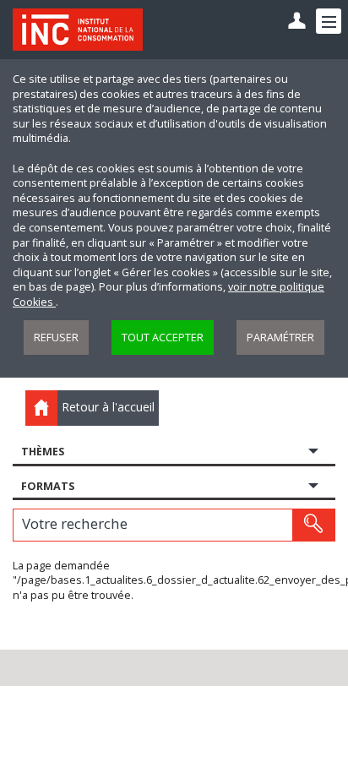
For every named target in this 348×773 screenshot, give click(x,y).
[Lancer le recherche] (313, 524)
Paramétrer (280, 337)
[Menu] (328, 21)
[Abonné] (297, 21)
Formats (47, 486)
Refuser (56, 337)
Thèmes (42, 451)
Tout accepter (163, 337)
